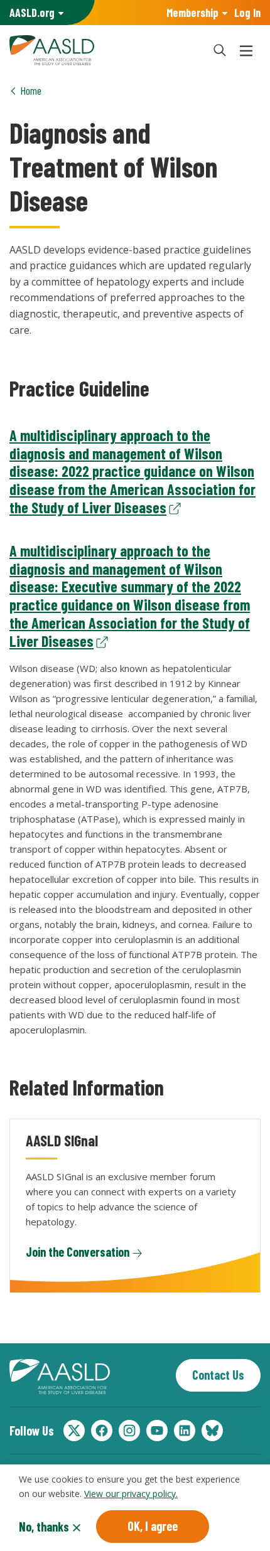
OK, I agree (152, 1525)
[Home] (103, 50)
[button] (219, 50)
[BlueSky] (212, 1430)
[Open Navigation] (246, 50)
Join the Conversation (77, 1251)
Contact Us (218, 1374)
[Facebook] (101, 1430)
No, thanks (44, 1526)
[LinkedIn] (184, 1430)
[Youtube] (157, 1430)
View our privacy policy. (131, 1494)
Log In (247, 12)
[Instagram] (129, 1430)
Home (30, 90)
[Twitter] (74, 1430)
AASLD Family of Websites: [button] (32, 12)
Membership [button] (192, 12)
